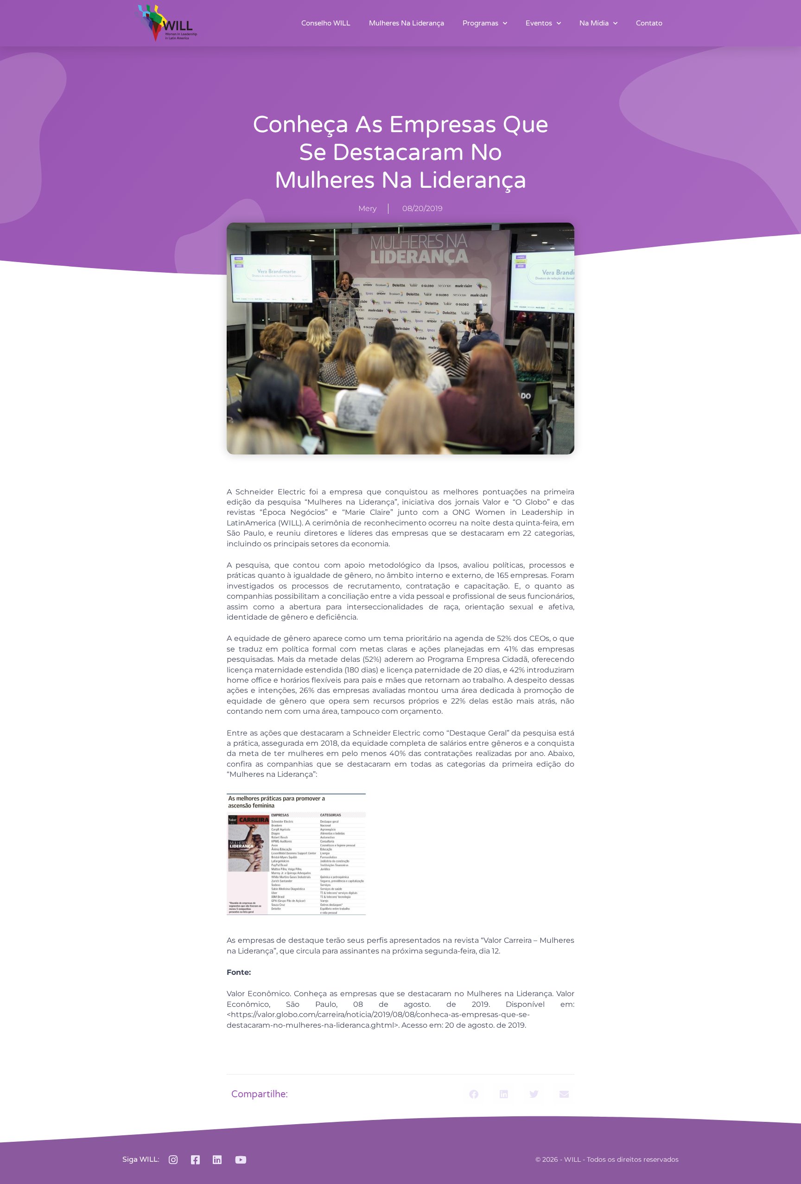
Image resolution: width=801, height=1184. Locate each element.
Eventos (539, 23)
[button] (473, 1094)
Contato (649, 23)
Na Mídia (594, 23)
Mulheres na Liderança (406, 23)
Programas (480, 23)
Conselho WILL (325, 23)
